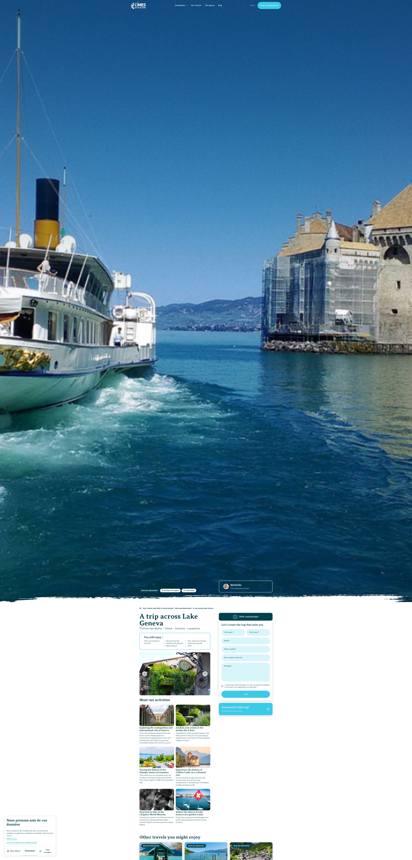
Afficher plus (12, 839)
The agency (209, 5)
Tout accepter (47, 851)
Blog (220, 5)
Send (246, 694)
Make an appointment (269, 5)
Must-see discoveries (183, 608)
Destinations (180, 5)
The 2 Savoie (196, 5)
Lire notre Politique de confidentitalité (22, 843)
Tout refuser (15, 851)
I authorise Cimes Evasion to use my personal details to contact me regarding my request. (247, 686)
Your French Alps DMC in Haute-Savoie (158, 608)
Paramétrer (30, 851)
